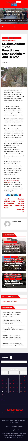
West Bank (12, 40)
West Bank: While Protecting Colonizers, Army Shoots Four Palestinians (12, 337)
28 (17, 391)
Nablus (12, 276)
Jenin (19, 274)
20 (14, 387)
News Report (5, 40)
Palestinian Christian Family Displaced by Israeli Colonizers (13, 266)
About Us (7, 426)
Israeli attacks (8, 259)
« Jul (2, 400)
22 (21, 387)
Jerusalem (6, 276)
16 (24, 383)
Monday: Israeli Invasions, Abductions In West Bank (14, 283)
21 (17, 387)
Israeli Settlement (17, 259)
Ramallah (14, 261)
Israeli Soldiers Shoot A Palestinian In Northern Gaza (9, 203)
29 (21, 391)
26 (10, 391)
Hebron (6, 274)
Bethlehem (7, 256)
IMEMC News (17, 221)
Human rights (14, 256)
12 (10, 383)
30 (25, 391)
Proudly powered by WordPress (10, 420)
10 (2, 383)
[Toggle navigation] (15, 26)
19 (10, 387)
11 (6, 383)
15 (21, 383)
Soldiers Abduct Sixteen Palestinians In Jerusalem (19, 204)
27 (14, 391)
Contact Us (14, 426)
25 (6, 391)
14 (17, 383)
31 (2, 395)
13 (13, 383)
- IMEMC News (14, 11)
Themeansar (15, 422)
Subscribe (20, 426)
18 (6, 387)
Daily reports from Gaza (10, 301)
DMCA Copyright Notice (14, 430)
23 (24, 387)
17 (2, 387)
